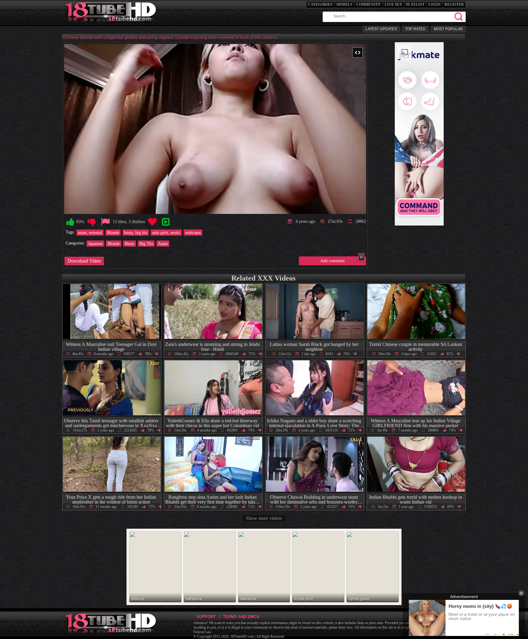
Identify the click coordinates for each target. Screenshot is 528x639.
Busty (129, 243)
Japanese (95, 243)
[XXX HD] (110, 24)
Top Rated (415, 29)
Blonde (113, 232)
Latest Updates (381, 29)
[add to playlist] (166, 222)
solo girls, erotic (166, 232)
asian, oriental (90, 232)
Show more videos (264, 518)
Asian (163, 243)
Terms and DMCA (241, 617)
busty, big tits (135, 232)
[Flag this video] (105, 222)
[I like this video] (70, 222)
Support (206, 617)
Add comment (341, 259)
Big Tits (146, 243)
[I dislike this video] (92, 222)
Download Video (84, 260)
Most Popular (448, 29)
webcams (193, 232)
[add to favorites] (152, 222)
